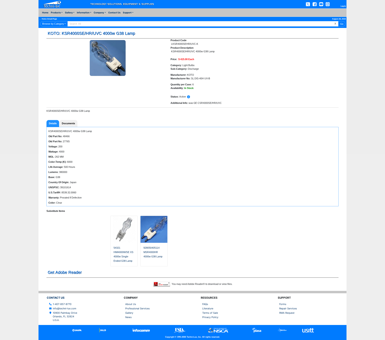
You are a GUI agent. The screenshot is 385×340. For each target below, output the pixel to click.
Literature (207, 308)
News (128, 317)
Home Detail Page (49, 19)
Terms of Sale (210, 312)
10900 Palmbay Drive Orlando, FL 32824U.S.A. (65, 316)
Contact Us (114, 12)
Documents (68, 123)
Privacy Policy (210, 317)
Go (341, 24)
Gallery (129, 312)
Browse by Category (53, 24)
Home (45, 12)
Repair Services (288, 308)
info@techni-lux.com (64, 308)
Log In (343, 6)
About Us (130, 304)
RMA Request (286, 312)
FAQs (205, 304)
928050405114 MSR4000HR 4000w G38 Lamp (152, 252)
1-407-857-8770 (62, 304)
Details (53, 123)
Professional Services (137, 308)
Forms (282, 304)
